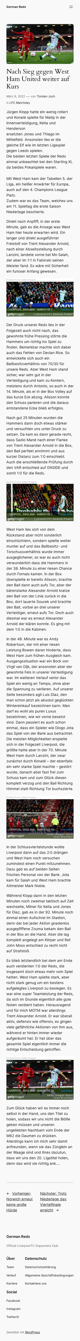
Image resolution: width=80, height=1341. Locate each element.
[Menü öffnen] (71, 6)
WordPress (32, 1332)
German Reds (16, 7)
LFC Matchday (20, 102)
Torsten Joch (46, 96)
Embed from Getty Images (21, 280)
